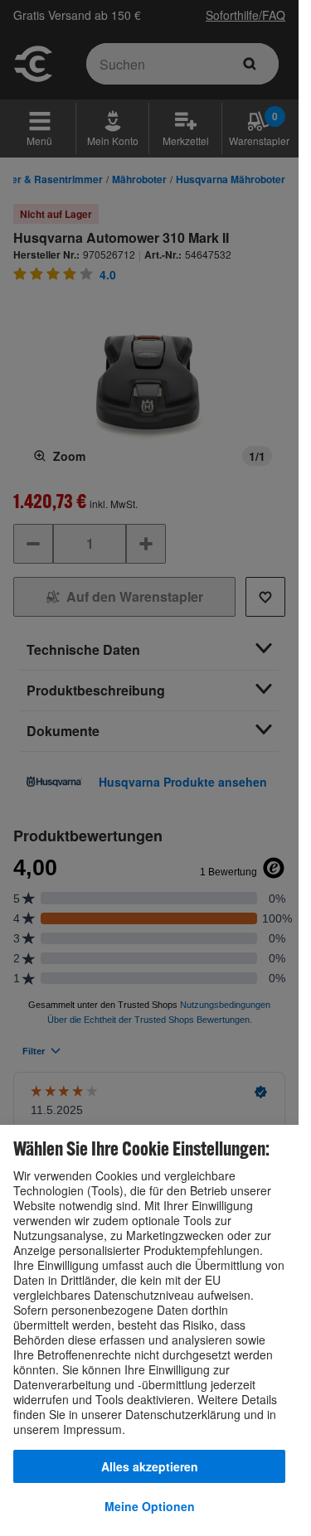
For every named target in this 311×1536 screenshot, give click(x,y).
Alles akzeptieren (149, 1466)
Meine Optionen (149, 1506)
